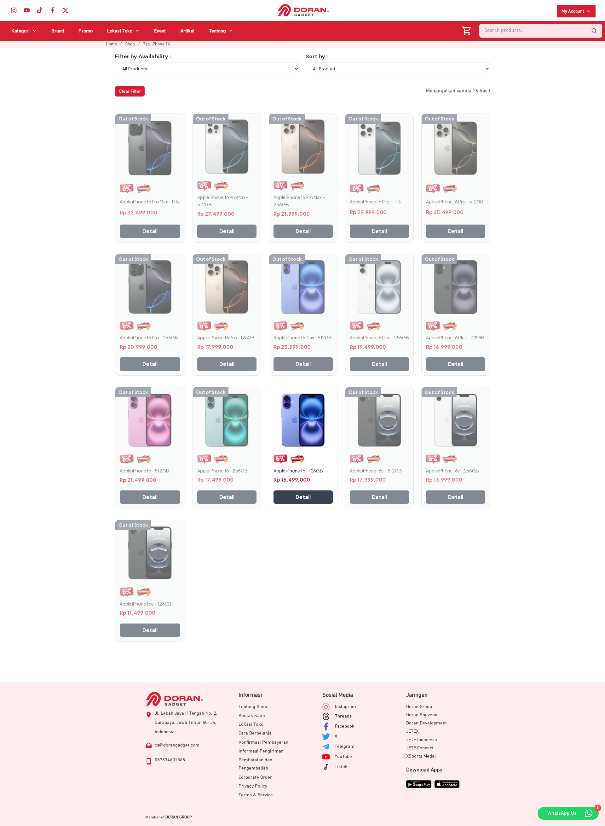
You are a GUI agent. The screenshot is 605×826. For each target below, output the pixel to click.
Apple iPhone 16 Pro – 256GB (149, 337)
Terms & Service (256, 795)
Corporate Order (255, 777)
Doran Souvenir (422, 714)
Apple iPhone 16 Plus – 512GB (302, 337)
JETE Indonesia (421, 739)
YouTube (343, 756)
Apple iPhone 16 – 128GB (298, 470)
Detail (150, 231)
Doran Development (426, 723)
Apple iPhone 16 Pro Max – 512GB (222, 201)
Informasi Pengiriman (261, 751)
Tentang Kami (253, 706)
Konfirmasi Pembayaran (263, 742)
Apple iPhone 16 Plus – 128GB (455, 337)
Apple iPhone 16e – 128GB (145, 603)
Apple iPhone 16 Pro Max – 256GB (299, 201)
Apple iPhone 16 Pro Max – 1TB (149, 201)
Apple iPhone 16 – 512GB (144, 470)
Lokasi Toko (251, 724)
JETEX (412, 731)
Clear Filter (130, 91)
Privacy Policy (253, 786)
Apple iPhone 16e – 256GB (452, 470)
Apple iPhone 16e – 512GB (375, 470)
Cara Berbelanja (255, 733)
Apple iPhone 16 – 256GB (222, 470)
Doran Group (419, 706)
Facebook (344, 726)
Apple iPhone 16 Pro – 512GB (454, 201)
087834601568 (170, 760)
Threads (343, 716)
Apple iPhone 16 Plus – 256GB (379, 337)
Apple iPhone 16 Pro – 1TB (375, 201)
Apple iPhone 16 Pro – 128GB (226, 337)
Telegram (344, 746)
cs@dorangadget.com (177, 745)
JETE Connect (420, 748)
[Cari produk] (594, 30)
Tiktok (341, 766)
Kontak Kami (252, 715)
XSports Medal (421, 756)
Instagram (345, 706)
